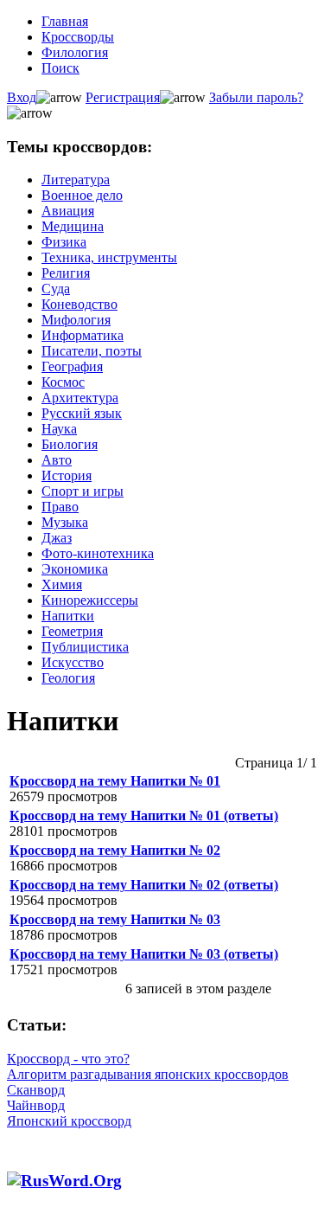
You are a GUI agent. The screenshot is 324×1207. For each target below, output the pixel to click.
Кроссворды (77, 36)
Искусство (72, 662)
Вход (21, 97)
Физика (63, 241)
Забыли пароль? (256, 97)
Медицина (72, 226)
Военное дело (82, 195)
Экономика (74, 569)
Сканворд (36, 1089)
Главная (64, 21)
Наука (59, 428)
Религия (65, 273)
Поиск (60, 68)
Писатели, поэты (91, 350)
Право (60, 506)
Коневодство (79, 304)
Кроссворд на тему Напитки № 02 (115, 850)
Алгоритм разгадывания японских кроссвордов (148, 1074)
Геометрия (72, 631)
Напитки (67, 615)
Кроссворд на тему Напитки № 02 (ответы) (144, 884)
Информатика (82, 335)
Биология (69, 444)
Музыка (64, 522)
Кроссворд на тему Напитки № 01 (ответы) (144, 815)
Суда (55, 288)
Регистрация (123, 97)
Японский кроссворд (69, 1121)
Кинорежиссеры (89, 600)
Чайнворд (36, 1105)
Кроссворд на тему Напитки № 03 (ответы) (144, 954)
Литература (75, 179)
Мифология (76, 319)
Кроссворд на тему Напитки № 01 (115, 781)
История (66, 475)
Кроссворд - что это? (68, 1058)
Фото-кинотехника (97, 553)
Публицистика (85, 646)
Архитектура (79, 397)
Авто (56, 460)
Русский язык (81, 413)
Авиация (67, 210)
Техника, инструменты (109, 257)
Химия (61, 584)
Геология (68, 678)
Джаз (56, 537)
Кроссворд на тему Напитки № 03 (115, 919)
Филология (74, 52)
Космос (63, 382)
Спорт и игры (82, 491)
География (72, 366)
